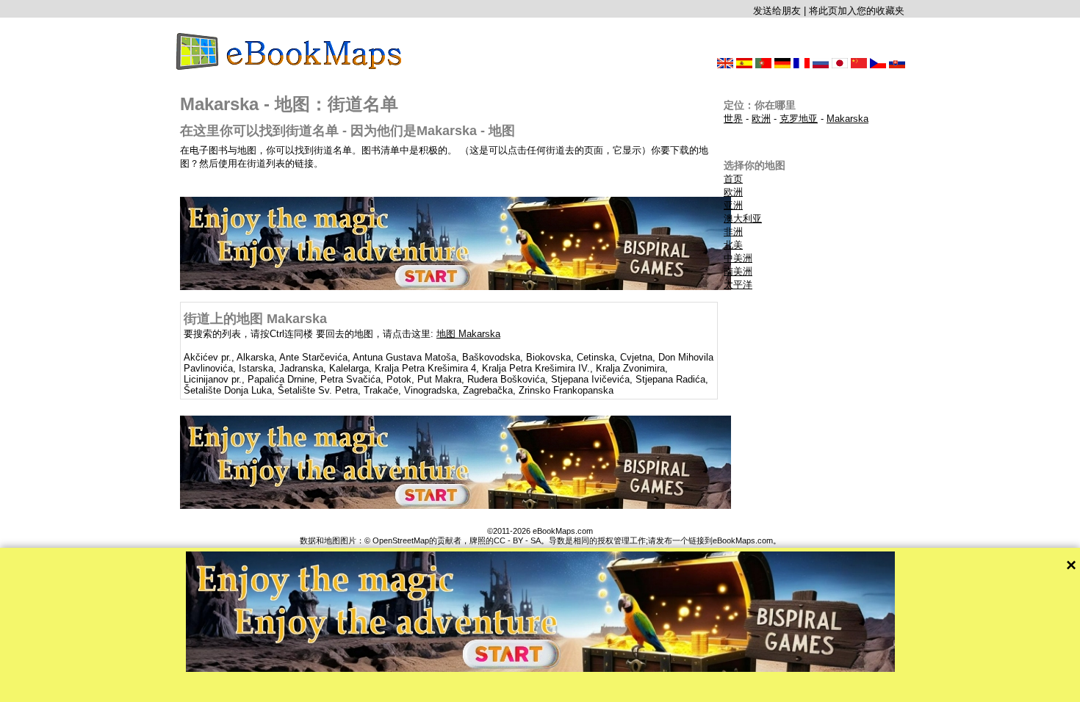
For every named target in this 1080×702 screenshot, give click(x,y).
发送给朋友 (777, 10)
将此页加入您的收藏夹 (856, 10)
